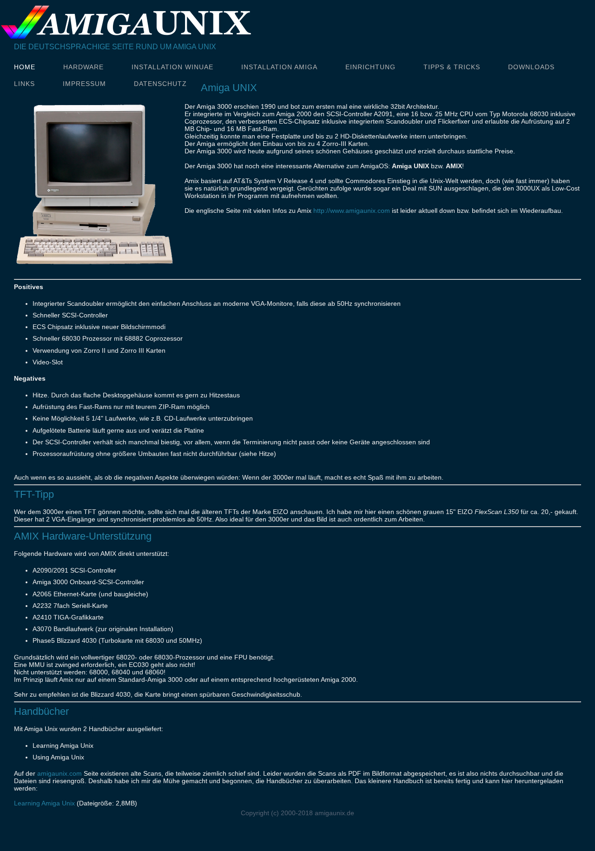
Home (24, 67)
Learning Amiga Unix (44, 803)
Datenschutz (160, 83)
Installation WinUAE (172, 67)
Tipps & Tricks (451, 67)
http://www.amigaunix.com (351, 210)
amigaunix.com (59, 773)
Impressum (84, 83)
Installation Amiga (279, 67)
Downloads (531, 67)
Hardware (83, 67)
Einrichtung (370, 67)
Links (24, 83)
